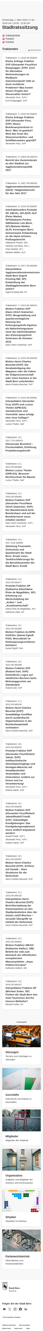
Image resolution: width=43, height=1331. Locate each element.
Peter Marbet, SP (13, 249)
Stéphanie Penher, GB (16, 242)
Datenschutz (6, 1328)
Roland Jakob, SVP (14, 790)
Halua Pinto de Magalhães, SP (20, 609)
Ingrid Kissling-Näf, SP (16, 292)
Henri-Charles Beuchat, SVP (19, 384)
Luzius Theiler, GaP (14, 424)
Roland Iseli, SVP (13, 688)
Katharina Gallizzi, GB (16, 968)
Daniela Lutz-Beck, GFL (16, 246)
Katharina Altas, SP (14, 612)
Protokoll (9, 38)
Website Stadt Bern (9, 1325)
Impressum (18, 1328)
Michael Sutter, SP (14, 1004)
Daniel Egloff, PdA (14, 648)
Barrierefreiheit (24, 1325)
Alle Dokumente (35, 50)
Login (28, 1328)
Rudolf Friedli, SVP (14, 836)
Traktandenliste (12, 35)
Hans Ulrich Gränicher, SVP (18, 345)
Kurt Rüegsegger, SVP (16, 100)
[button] (4, 1309)
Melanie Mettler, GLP (15, 252)
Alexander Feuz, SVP (15, 97)
